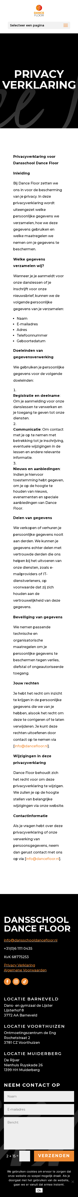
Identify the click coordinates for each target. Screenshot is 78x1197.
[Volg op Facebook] (7, 981)
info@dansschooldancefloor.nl (30, 940)
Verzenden (54, 1155)
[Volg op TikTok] (24, 981)
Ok (39, 1190)
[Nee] (72, 1181)
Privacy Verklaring (19, 965)
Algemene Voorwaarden (25, 970)
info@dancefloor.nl (31, 746)
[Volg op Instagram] (16, 981)
